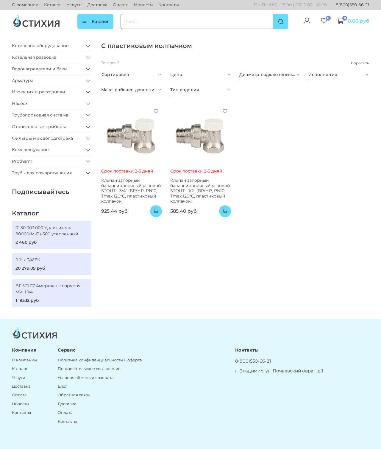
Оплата (121, 4)
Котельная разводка (34, 57)
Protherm (22, 161)
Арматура (22, 80)
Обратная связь (74, 395)
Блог (62, 386)
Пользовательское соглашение (89, 368)
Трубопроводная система (40, 115)
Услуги (74, 4)
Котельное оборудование (40, 45)
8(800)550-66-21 (352, 4)
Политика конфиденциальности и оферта (100, 360)
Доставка (97, 4)
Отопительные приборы (39, 126)
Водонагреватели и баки (39, 69)
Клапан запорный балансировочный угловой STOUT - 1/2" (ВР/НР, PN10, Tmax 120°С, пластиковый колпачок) (200, 191)
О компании (25, 4)
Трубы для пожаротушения (42, 172)
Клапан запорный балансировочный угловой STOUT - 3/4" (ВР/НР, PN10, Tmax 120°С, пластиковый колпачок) (131, 191)
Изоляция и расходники (38, 91)
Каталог (52, 4)
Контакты (168, 4)
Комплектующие (30, 149)
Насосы (20, 103)
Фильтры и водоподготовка (42, 138)
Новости (143, 4)
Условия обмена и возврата (86, 377)
